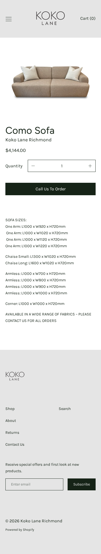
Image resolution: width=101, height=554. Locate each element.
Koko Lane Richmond (41, 520)
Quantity (13, 165)
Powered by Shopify (19, 530)
